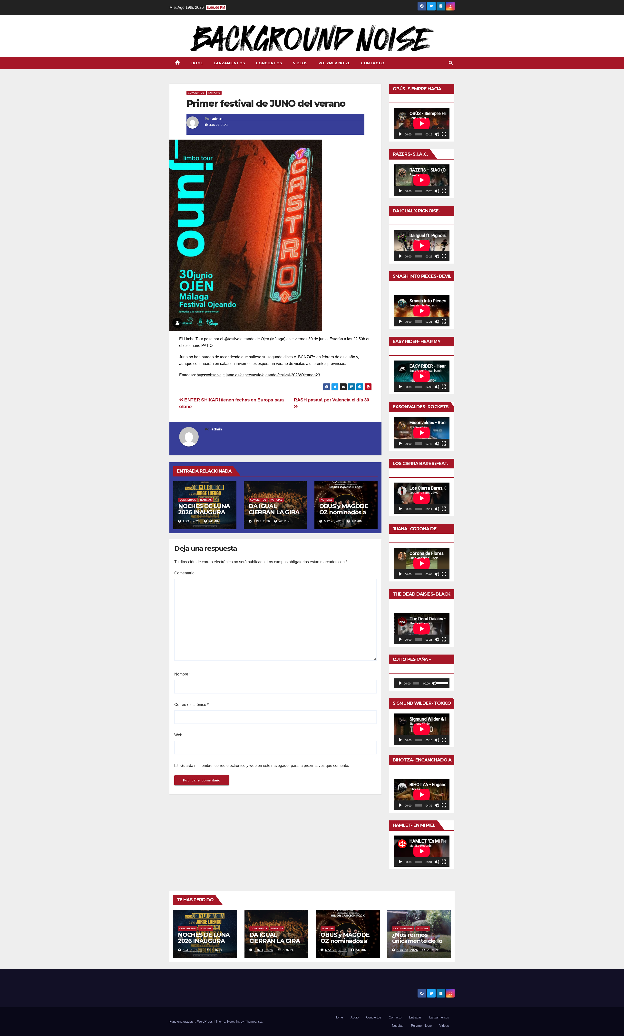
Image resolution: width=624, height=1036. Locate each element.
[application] (421, 123)
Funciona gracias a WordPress (191, 1021)
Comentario (184, 573)
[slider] (441, 682)
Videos (300, 63)
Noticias (214, 92)
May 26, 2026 (336, 950)
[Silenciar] (436, 134)
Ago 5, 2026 (192, 950)
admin (217, 118)
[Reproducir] (400, 134)
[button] (451, 63)
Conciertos (269, 63)
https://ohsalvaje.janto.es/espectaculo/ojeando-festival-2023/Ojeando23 (258, 375)
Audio (355, 1017)
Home (197, 63)
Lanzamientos (229, 63)
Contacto (372, 63)
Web (178, 735)
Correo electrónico (191, 705)
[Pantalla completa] (443, 134)
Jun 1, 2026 (263, 950)
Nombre (182, 674)
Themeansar (253, 1021)
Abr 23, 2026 (407, 950)
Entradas (415, 1017)
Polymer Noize (335, 63)
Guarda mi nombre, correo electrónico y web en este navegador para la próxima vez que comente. (264, 765)
